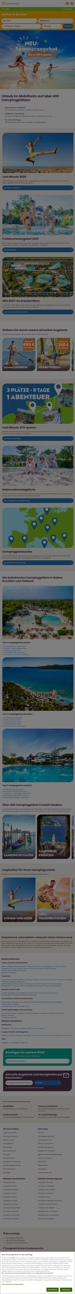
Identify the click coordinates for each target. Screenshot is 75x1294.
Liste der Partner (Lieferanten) (12, 1284)
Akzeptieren (66, 1290)
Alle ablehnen (52, 1290)
